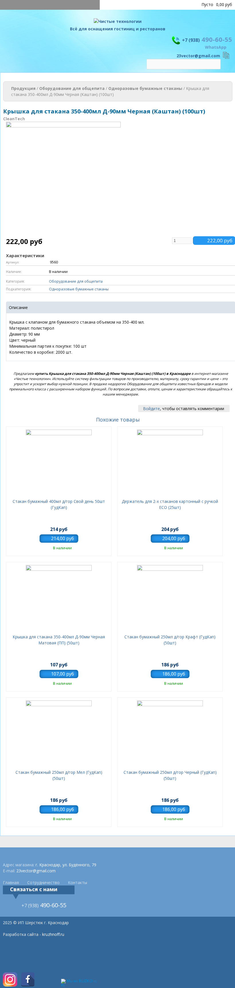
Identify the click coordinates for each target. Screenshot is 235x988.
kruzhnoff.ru (53, 934)
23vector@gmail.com (198, 55)
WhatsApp (215, 47)
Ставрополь (184, 4)
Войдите (151, 408)
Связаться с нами (33, 889)
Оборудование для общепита (72, 88)
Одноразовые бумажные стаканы (145, 88)
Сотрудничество (43, 882)
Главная (11, 882)
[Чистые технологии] (118, 22)
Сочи (151, 4)
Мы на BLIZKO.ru (82, 981)
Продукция (23, 88)
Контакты (77, 882)
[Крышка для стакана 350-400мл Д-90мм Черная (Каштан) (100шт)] (63, 233)
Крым (163, 4)
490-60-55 (207, 39)
